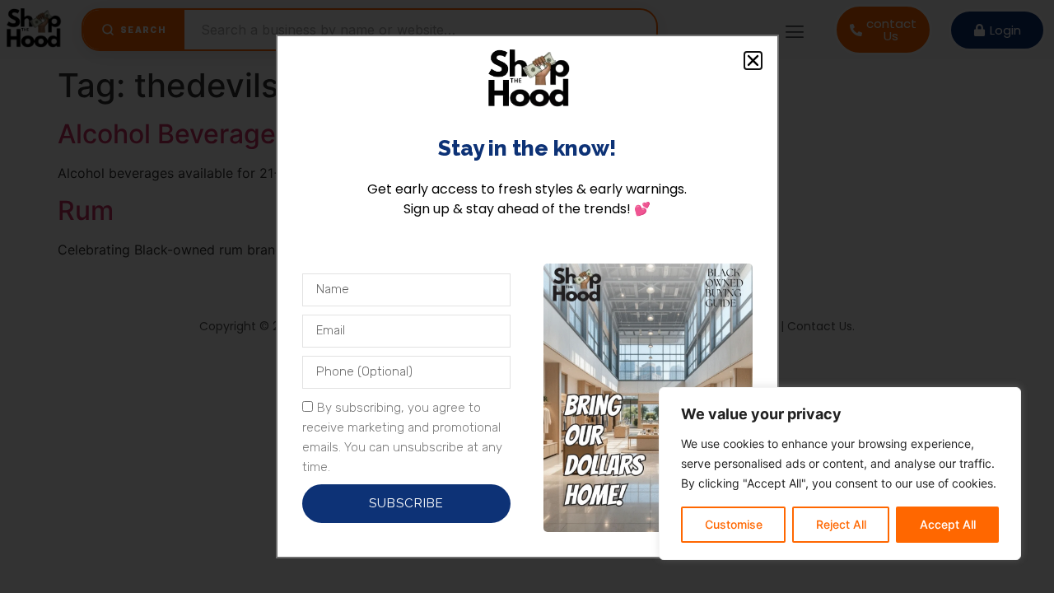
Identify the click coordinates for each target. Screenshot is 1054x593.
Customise (734, 524)
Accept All (948, 524)
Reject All (841, 524)
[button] (753, 60)
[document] (527, 296)
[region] (840, 473)
